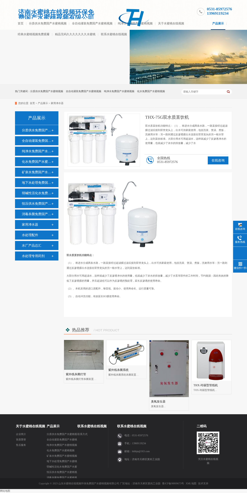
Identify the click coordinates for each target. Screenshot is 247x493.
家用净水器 (57, 103)
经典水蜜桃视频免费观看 (34, 34)
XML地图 (191, 483)
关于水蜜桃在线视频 (171, 23)
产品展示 (218, 23)
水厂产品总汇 (31, 245)
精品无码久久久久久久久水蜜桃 (75, 34)
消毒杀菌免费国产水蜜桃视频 (36, 214)
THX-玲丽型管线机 (205, 385)
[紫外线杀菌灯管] (84, 355)
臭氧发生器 (158, 401)
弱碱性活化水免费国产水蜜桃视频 (36, 193)
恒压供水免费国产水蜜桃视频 (36, 203)
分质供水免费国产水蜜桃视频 (48, 23)
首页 (21, 23)
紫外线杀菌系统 (118, 369)
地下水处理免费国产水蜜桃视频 (36, 182)
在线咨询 (218, 160)
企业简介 (21, 434)
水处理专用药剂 (33, 256)
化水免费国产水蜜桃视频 (151, 91)
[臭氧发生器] (169, 368)
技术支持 (203, 483)
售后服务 (21, 445)
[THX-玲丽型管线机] (211, 360)
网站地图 (5, 491)
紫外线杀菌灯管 (76, 374)
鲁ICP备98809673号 (173, 483)
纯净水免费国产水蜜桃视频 (119, 91)
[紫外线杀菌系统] (126, 352)
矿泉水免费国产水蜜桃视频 (36, 172)
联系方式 (82, 434)
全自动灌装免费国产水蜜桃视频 (92, 23)
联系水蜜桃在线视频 (114, 34)
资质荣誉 (21, 439)
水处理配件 (30, 235)
